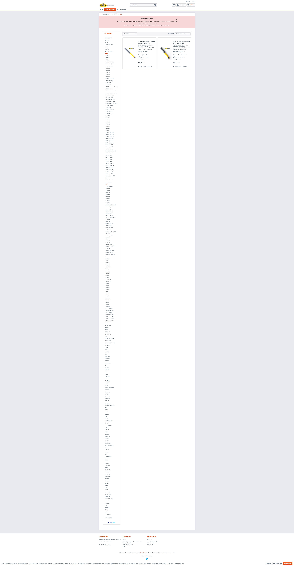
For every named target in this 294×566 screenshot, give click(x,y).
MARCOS (107, 434)
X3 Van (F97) (108, 279)
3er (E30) (108, 118)
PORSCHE (107, 474)
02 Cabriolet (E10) (109, 64)
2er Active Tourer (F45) (111, 91)
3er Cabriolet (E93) (110, 138)
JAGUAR (107, 412)
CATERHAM (108, 334)
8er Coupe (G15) (109, 252)
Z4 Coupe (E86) (109, 312)
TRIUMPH (107, 503)
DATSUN (107, 361)
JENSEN (107, 414)
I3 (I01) (107, 260)
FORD (106, 374)
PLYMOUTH (108, 470)
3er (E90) (108, 124)
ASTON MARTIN (109, 44)
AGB (124, 546)
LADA (106, 418)
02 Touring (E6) (109, 66)
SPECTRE (107, 492)
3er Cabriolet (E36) (110, 134)
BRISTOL (107, 327)
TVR (106, 505)
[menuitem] (143, 5)
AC (105, 36)
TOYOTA (107, 501)
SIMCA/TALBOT (109, 498)
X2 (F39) (107, 269)
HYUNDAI (107, 398)
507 (106, 184)
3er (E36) (108, 120)
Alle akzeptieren (277, 563)
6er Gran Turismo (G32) (111, 231)
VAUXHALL (107, 507)
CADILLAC (107, 332)
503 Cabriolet (109, 182)
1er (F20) (108, 72)
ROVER (106, 483)
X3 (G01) (107, 277)
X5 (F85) (107, 296)
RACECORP (108, 476)
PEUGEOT (107, 465)
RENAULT (107, 481)
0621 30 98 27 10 (104, 545)
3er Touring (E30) (109, 153)
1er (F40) (108, 76)
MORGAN (107, 449)
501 (106, 178)
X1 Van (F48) (108, 267)
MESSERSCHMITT (109, 445)
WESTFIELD (108, 514)
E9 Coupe (108, 258)
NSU (106, 454)
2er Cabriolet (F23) (110, 95)
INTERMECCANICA (109, 405)
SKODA (107, 490)
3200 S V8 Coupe (109, 113)
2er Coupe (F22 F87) (110, 99)
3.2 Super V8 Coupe (110, 105)
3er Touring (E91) (109, 159)
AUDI (106, 47)
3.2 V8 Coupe (108, 107)
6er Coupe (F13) (109, 227)
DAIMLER (107, 358)
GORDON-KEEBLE (109, 387)
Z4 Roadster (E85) (109, 314)
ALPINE (107, 40)
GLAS (106, 385)
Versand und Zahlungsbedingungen (132, 541)
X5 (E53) (107, 289)
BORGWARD (108, 325)
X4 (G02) (107, 287)
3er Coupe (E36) (109, 144)
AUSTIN (107, 49)
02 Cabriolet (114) (109, 62)
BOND (106, 323)
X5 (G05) (107, 298)
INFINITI (107, 401)
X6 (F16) (107, 302)
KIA (106, 416)
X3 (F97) (107, 275)
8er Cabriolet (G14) (110, 250)
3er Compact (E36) (110, 140)
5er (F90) (108, 200)
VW (106, 512)
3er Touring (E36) (109, 155)
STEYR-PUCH (108, 494)
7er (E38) (108, 242)
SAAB (106, 485)
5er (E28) (108, 190)
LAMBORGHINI (108, 421)
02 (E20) (107, 60)
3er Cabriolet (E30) (110, 132)
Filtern (127, 33)
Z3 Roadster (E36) (109, 310)
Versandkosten (143, 552)
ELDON (107, 367)
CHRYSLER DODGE (109, 343)
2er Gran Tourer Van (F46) (111, 103)
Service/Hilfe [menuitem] (190, 1)
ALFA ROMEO (108, 38)
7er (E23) (108, 238)
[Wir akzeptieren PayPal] (111, 523)
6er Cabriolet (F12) (110, 225)
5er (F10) (108, 198)
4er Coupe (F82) (109, 173)
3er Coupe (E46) (109, 147)
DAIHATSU (107, 356)
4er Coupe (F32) (109, 171)
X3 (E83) (107, 271)
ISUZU (106, 409)
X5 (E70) (107, 291)
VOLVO (107, 510)
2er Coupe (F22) (109, 97)
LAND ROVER (108, 425)
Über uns (149, 539)
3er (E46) (108, 122)
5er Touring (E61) (109, 211)
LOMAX (107, 429)
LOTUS (106, 432)
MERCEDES (108, 443)
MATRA (107, 438)
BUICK (106, 329)
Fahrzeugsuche (108, 33)
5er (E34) (108, 192)
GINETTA (107, 383)
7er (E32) (108, 240)
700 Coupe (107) (109, 236)
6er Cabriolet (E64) (110, 223)
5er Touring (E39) (109, 209)
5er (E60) (108, 196)
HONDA (107, 394)
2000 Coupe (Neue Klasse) (111, 86)
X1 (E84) (107, 262)
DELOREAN (108, 363)
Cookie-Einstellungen (152, 541)
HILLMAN (107, 392)
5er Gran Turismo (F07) (111, 204)
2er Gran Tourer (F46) (110, 101)
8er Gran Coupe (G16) (110, 254)
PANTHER (107, 463)
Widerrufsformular (128, 544)
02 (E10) (107, 57)
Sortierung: (171, 33)
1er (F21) (108, 74)
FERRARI (107, 369)
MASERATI (107, 436)
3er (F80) (108, 128)
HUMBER (107, 396)
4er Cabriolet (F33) (110, 167)
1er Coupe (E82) (109, 80)
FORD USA (107, 376)
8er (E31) (108, 248)
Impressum (150, 544)
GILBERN (107, 381)
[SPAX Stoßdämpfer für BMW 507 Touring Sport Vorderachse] (165, 53)
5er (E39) (108, 194)
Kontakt (125, 539)
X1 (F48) (107, 265)
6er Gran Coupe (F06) (110, 229)
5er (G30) (108, 202)
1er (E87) (108, 70)
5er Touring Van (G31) (110, 217)
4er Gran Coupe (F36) (110, 175)
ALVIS (106, 42)
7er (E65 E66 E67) (109, 244)
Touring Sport (109, 186)
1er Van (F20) (108, 82)
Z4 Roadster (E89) (109, 316)
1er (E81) (108, 68)
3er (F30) (108, 126)
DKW (106, 365)
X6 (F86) (107, 304)
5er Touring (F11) (109, 213)
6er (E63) (108, 221)
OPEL (106, 458)
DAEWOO (107, 352)
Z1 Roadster (108, 306)
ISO (106, 407)
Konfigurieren (288, 563)
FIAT (106, 372)
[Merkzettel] (174, 5)
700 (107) (108, 233)
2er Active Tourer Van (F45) (112, 93)
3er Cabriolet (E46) (110, 136)
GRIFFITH (107, 389)
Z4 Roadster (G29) (110, 318)
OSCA (106, 461)
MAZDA (107, 441)
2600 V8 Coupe (109, 89)
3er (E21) (108, 115)
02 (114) (107, 55)
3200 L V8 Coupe (109, 111)
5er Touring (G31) (109, 215)
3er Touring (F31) (109, 161)
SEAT (106, 487)
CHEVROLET (108, 340)
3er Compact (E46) (110, 142)
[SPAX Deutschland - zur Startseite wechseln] (107, 5)
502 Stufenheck (109, 180)
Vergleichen (142, 66)
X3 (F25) (107, 273)
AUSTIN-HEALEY (109, 51)
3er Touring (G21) (109, 163)
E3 (106, 256)
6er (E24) (108, 219)
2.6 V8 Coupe (108, 84)
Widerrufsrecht (127, 543)
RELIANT (107, 478)
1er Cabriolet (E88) (110, 78)
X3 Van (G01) (108, 281)
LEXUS (106, 427)
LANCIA (107, 423)
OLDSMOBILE (108, 456)
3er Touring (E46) (109, 157)
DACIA (106, 349)
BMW (106, 53)
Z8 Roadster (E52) (109, 320)
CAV (106, 336)
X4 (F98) (107, 285)
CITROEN (107, 345)
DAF (106, 354)
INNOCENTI (108, 403)
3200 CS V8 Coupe (110, 109)
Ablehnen (268, 563)
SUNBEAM (107, 496)
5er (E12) (108, 188)
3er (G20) (108, 130)
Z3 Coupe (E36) (109, 308)
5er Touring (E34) (109, 207)
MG (106, 447)
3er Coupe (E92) (109, 149)
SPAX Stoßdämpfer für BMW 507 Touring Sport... (146, 42)
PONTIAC (107, 472)
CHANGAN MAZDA (109, 338)
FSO (106, 378)
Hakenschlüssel (108, 517)
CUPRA (106, 347)
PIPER (106, 467)
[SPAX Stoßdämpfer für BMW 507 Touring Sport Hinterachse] (129, 53)
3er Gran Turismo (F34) (111, 151)
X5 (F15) (107, 294)
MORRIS (107, 452)
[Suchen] (155, 5)
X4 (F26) (107, 283)
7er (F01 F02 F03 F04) (110, 246)
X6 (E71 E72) (108, 300)
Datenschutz (150, 543)
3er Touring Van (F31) (110, 165)
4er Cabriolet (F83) (110, 169)
